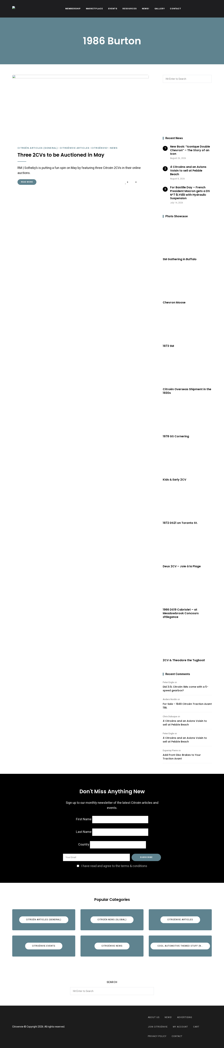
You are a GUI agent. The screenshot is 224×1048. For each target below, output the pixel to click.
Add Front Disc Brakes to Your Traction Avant (182, 756)
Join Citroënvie (158, 1026)
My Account (180, 1026)
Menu (208, 8)
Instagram (116, 1026)
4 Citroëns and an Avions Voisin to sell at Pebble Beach (185, 722)
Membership (73, 8)
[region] (187, 109)
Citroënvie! (99, 148)
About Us (153, 1017)
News (113, 148)
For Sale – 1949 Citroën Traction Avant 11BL (187, 705)
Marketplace (94, 8)
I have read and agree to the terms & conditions (114, 866)
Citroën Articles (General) (38, 148)
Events (112, 8)
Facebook (107, 1026)
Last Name (84, 832)
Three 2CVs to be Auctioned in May (61, 155)
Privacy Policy (157, 1036)
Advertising (184, 1017)
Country (83, 844)
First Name (84, 819)
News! (145, 8)
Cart (196, 1026)
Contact (175, 8)
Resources (129, 8)
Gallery (160, 8)
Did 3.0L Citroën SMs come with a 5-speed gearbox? (185, 688)
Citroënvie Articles (74, 148)
